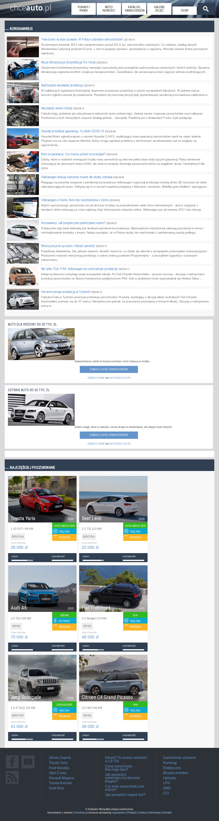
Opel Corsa (57, 773)
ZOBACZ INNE (96, 377)
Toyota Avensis (60, 783)
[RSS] (12, 784)
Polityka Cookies (137, 812)
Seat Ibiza (56, 788)
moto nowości (109, 8)
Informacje (155, 812)
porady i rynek (84, 8)
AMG (167, 788)
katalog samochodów (135, 8)
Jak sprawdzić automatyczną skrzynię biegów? (122, 778)
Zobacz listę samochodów (109, 369)
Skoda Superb (60, 757)
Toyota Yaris (58, 763)
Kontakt (167, 812)
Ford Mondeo (59, 768)
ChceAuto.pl (80, 812)
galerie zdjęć (159, 8)
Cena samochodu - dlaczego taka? (119, 767)
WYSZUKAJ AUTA (120, 377)
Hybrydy (169, 778)
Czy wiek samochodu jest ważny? (124, 788)
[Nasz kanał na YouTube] (28, 768)
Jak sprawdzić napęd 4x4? (125, 795)
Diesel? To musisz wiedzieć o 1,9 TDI (126, 759)
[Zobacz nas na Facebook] (12, 768)
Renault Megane (61, 778)
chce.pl (31, 5)
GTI (166, 793)
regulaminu (118, 812)
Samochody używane (179, 757)
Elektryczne (172, 768)
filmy (184, 10)
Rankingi (170, 763)
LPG (166, 783)
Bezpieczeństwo (175, 773)
